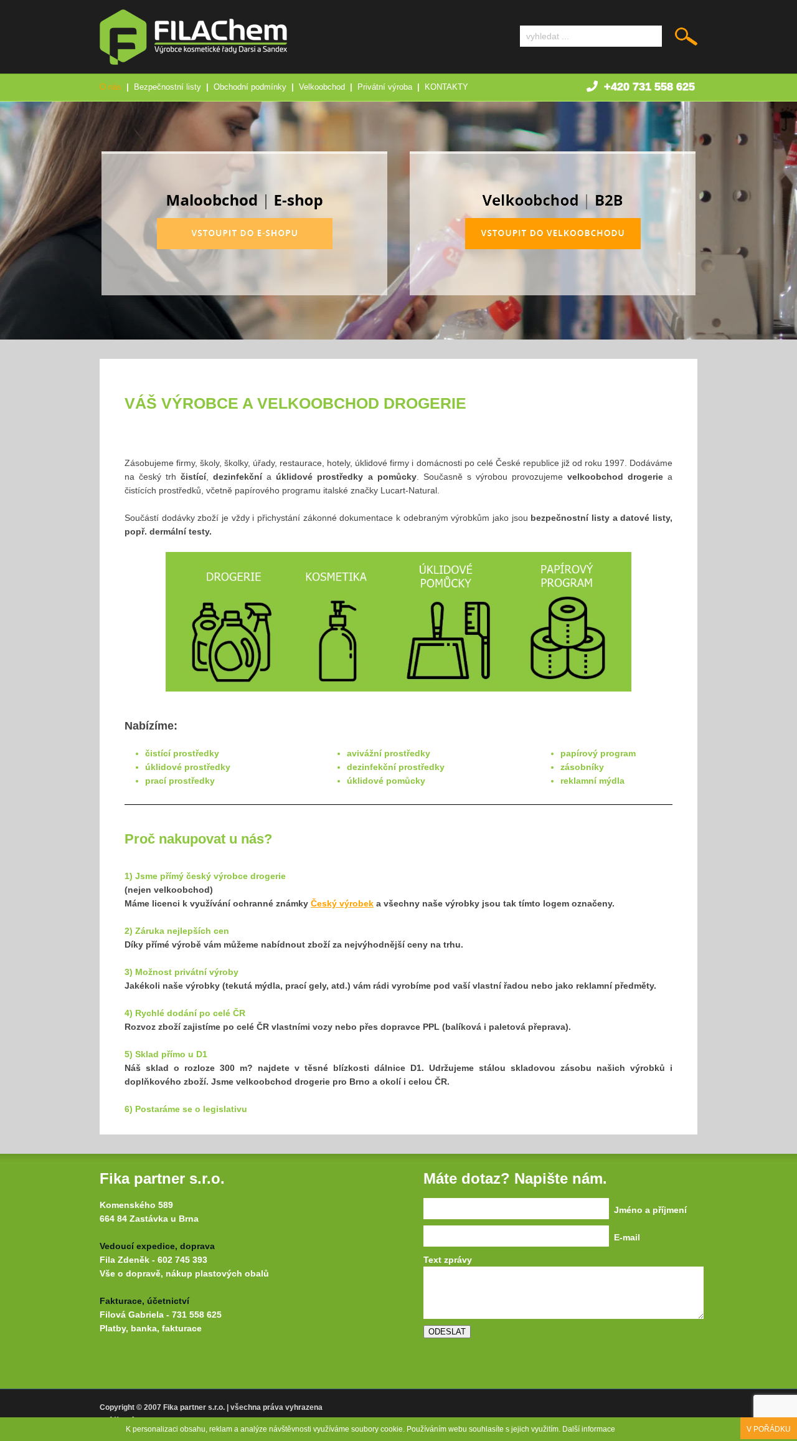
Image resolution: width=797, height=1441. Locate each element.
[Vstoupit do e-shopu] (244, 292)
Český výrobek (342, 903)
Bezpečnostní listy (167, 87)
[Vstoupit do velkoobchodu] (553, 292)
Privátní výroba (384, 87)
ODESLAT (447, 1331)
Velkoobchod (322, 87)
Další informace (588, 1429)
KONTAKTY (446, 87)
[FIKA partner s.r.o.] (193, 62)
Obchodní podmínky (250, 87)
